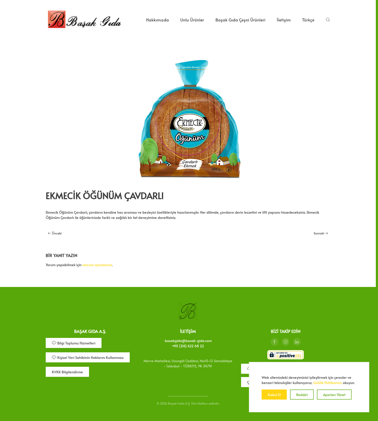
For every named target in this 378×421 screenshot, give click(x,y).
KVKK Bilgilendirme (67, 371)
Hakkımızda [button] (157, 20)
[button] (328, 19)
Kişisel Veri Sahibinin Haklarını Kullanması (90, 357)
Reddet (302, 394)
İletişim (284, 20)
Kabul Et (274, 394)
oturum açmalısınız (97, 264)
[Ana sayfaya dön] (84, 19)
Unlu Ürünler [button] (192, 20)
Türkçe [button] (308, 20)
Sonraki (319, 233)
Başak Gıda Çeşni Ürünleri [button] (240, 20)
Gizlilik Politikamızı (327, 382)
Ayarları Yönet (334, 394)
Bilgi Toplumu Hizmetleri (76, 343)
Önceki (57, 233)
